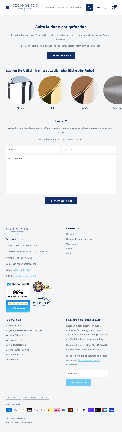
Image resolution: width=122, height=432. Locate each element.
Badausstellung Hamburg (79, 238)
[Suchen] (89, 7)
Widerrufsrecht (14, 340)
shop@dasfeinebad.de (25, 276)
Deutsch (11, 397)
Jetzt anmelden (79, 382)
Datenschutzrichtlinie (89, 360)
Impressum (12, 359)
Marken (70, 234)
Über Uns (71, 243)
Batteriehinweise (15, 354)
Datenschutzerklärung (17, 349)
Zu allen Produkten (61, 55)
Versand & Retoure (16, 335)
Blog (68, 253)
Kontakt (70, 248)
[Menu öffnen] (7, 7)
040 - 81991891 (22, 269)
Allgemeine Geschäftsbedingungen (24, 330)
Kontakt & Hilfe (14, 325)
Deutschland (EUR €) (34, 397)
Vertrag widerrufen (16, 344)
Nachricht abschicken (61, 200)
